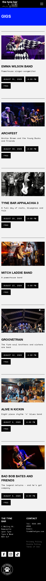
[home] (10, 4)
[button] (41, 4)
